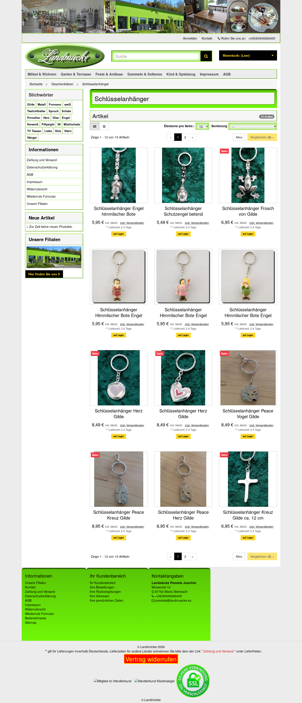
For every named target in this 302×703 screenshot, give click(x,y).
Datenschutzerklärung (42, 167)
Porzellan (33, 117)
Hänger (32, 137)
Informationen (43, 149)
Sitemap (30, 622)
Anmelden (190, 38)
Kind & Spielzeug (180, 74)
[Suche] (206, 56)
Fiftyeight (48, 124)
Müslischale (72, 124)
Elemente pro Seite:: (179, 126)
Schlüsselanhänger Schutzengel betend (183, 211)
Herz (46, 117)
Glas (56, 117)
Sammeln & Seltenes (144, 74)
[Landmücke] (65, 56)
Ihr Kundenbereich (103, 582)
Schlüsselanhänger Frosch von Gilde (248, 211)
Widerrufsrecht (37, 189)
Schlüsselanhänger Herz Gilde (119, 413)
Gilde (30, 104)
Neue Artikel (42, 217)
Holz (58, 131)
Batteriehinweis (35, 618)
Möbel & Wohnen (42, 74)
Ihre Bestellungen (102, 587)
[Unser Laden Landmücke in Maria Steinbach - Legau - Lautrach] (151, 16)
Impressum (209, 74)
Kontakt (207, 38)
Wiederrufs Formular (41, 196)
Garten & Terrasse (76, 74)
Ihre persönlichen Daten (106, 600)
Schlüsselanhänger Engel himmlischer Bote (118, 211)
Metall (42, 104)
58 (59, 124)
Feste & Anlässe (109, 74)
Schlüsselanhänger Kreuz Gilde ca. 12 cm (248, 515)
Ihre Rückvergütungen (105, 591)
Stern (68, 131)
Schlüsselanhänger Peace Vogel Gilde (248, 413)
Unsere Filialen (37, 203)
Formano (55, 104)
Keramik (32, 124)
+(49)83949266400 (261, 38)
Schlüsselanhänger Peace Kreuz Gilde (118, 515)
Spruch (54, 111)
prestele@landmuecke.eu (173, 600)
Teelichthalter (36, 111)
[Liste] (104, 126)
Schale (66, 111)
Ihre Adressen (99, 596)
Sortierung (219, 126)
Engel (66, 117)
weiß (67, 104)
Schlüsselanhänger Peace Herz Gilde (183, 515)
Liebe (48, 131)
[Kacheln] (94, 126)
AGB (227, 74)
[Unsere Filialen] (54, 257)
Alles (239, 137)
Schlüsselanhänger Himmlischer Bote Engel (118, 312)
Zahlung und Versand (42, 160)
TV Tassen (34, 131)
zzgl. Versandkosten (132, 223)
